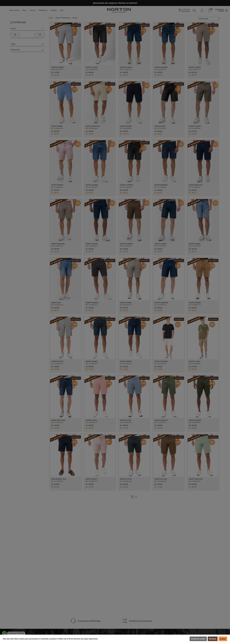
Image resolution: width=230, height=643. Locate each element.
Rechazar (212, 639)
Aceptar (223, 639)
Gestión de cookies (198, 639)
